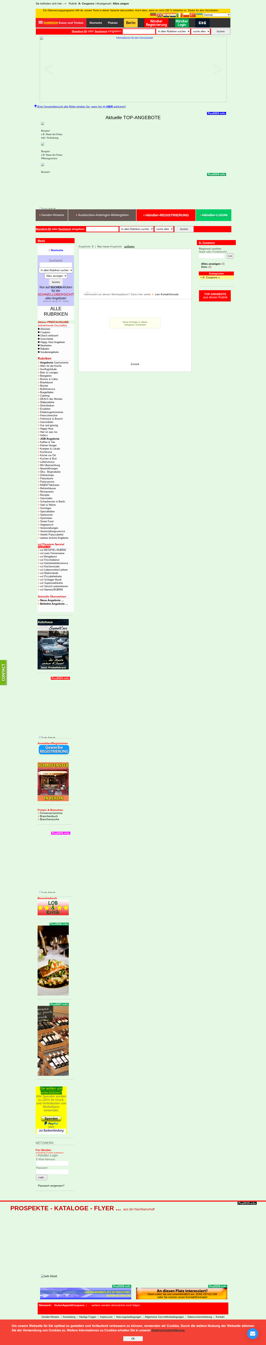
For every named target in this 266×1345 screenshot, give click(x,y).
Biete (204, 266)
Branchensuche (49, 819)
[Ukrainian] (199, 14)
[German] (153, 14)
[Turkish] (193, 14)
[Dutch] (173, 14)
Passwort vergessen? (51, 1185)
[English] (160, 14)
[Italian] (179, 14)
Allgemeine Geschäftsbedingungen (164, 1316)
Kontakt (220, 1316)
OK (133, 1338)
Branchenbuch (49, 816)
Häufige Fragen (87, 1316)
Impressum (106, 1316)
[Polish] (186, 14)
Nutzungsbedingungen (128, 1316)
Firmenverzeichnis (51, 813)
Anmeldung (69, 1316)
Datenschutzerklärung (200, 1316)
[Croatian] (166, 14)
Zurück (135, 364)
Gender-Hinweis (50, 1316)
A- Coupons (210, 277)
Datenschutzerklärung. (168, 1330)
